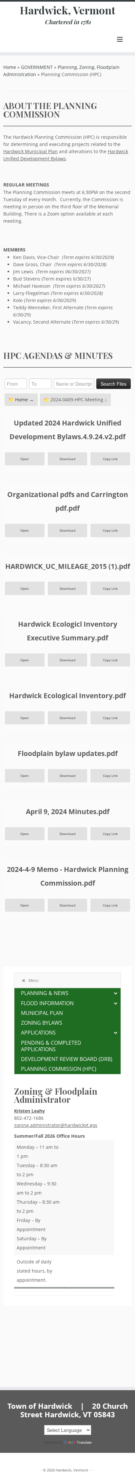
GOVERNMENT (37, 67)
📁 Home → (21, 399)
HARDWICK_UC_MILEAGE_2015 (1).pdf (67, 566)
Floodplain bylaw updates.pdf (68, 753)
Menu (34, 980)
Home (9, 67)
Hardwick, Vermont (67, 10)
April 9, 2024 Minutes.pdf (67, 811)
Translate (84, 1442)
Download (67, 459)
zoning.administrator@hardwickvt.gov (55, 1125)
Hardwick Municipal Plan (30, 151)
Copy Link (110, 459)
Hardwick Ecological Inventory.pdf (67, 695)
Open (24, 459)
